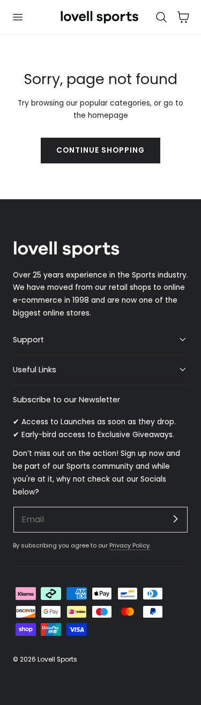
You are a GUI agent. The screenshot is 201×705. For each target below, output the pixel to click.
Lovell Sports (57, 659)
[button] (17, 17)
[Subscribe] (175, 519)
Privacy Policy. (130, 545)
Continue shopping (100, 150)
